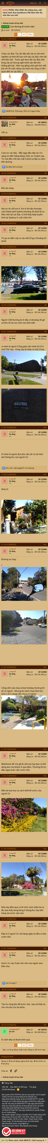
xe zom (6, 30)
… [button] (19, 34)
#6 (46, 223)
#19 (45, 989)
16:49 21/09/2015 (8, 305)
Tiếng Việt (8, 1083)
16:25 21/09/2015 (8, 173)
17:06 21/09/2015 (8, 474)
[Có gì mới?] (40, 3)
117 (24, 34)
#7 (46, 247)
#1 (46, 39)
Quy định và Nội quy (18, 1087)
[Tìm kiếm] (45, 3)
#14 (45, 749)
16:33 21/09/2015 (8, 194)
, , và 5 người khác (23, 111)
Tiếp (30, 34)
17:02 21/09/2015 (8, 427)
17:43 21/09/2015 (8, 849)
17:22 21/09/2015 (8, 667)
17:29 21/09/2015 (8, 749)
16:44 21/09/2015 (8, 247)
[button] (3, 3)
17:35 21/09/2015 (8, 776)
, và (20, 468)
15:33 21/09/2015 (8, 118)
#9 (46, 331)
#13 (45, 667)
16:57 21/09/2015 (8, 331)
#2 (46, 118)
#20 (45, 1025)
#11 (45, 474)
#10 (45, 427)
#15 (45, 776)
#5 (46, 194)
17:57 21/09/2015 (8, 948)
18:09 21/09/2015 (8, 989)
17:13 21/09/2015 (8, 544)
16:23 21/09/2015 (8, 138)
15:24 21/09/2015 (8, 39)
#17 (45, 919)
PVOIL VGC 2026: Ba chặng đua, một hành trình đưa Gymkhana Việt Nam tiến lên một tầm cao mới (23, 12)
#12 (45, 544)
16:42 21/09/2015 (8, 223)
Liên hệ (5, 1087)
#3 (46, 138)
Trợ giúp (32, 1087)
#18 (45, 948)
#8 (46, 305)
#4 (46, 173)
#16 (45, 849)
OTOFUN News (8, 1089)
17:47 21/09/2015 (8, 919)
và (14, 167)
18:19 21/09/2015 (8, 1025)
